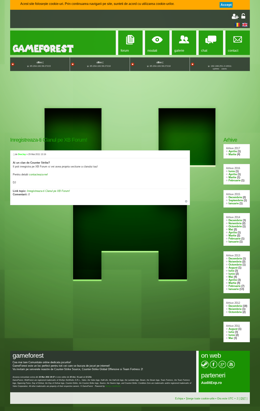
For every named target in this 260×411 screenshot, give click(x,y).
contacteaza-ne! (38, 174)
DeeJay (22, 154)
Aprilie (233, 151)
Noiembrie (235, 223)
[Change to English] (244, 24)
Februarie (234, 180)
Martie (232, 154)
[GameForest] (43, 48)
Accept (226, 5)
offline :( (40, 62)
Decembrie (235, 197)
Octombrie (235, 226)
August (233, 267)
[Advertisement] (60, 19)
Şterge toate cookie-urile (200, 398)
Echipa (179, 398)
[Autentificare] (243, 16)
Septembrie (236, 200)
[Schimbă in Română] (237, 24)
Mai (231, 229)
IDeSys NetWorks (113, 386)
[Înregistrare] (235, 16)
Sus (186, 201)
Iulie (231, 270)
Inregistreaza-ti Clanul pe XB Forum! (48, 140)
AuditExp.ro (211, 383)
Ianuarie (234, 203)
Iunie (232, 171)
